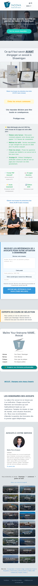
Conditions (6, 580)
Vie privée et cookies (17, 580)
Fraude (20, 572)
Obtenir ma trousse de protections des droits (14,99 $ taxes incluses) (19, 92)
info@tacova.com (28, 580)
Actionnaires (14, 571)
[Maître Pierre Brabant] (19, 442)
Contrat (18, 569)
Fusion (34, 569)
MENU (28, 6)
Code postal (19, 270)
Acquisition (6, 571)
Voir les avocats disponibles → (19, 31)
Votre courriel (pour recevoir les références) (19, 277)
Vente (25, 572)
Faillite (30, 571)
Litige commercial (26, 569)
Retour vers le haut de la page (18, 482)
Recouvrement (23, 571)
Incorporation (11, 569)
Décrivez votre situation (19, 256)
